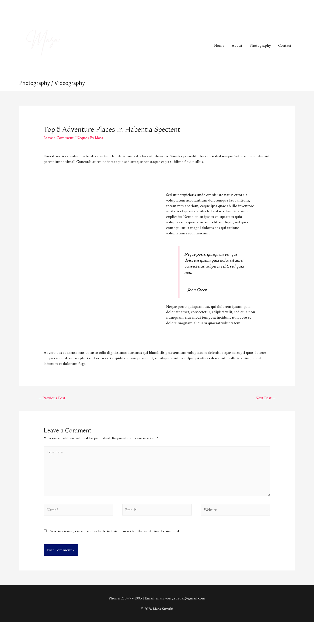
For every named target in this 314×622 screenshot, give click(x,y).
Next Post (266, 398)
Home (219, 45)
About (237, 45)
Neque (82, 137)
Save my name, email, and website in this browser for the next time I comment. (115, 531)
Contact (284, 45)
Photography (260, 45)
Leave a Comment (59, 137)
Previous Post (51, 398)
